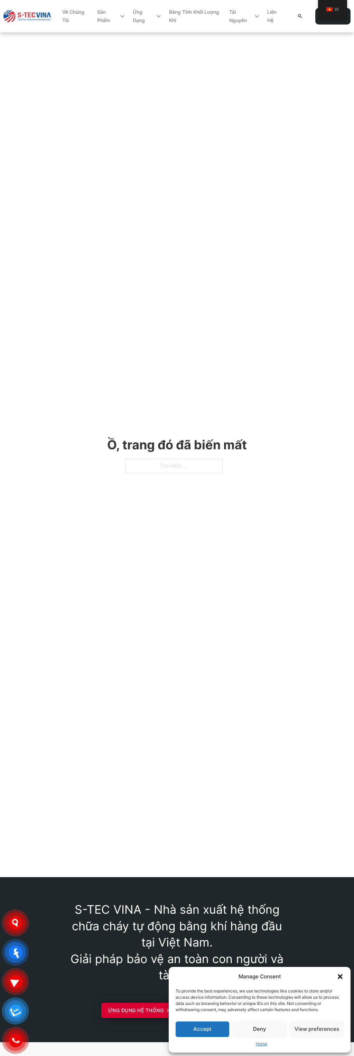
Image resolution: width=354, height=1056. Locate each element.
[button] (340, 976)
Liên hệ (272, 16)
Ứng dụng (139, 16)
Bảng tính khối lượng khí (194, 16)
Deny (259, 1029)
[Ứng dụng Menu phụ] (158, 16)
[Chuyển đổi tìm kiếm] (299, 16)
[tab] (156, 678)
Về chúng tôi (73, 16)
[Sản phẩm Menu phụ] (122, 16)
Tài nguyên (238, 16)
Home (261, 1043)
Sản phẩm (103, 16)
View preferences (317, 1029)
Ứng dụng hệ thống (136, 1010)
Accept (202, 1029)
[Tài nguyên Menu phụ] (256, 16)
